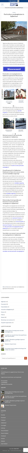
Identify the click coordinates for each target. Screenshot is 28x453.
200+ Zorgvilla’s (13, 1)
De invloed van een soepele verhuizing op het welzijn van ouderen (15, 349)
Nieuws (3, 312)
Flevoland (3, 417)
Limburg (3, 428)
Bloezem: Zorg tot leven (10, 344)
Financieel (3, 304)
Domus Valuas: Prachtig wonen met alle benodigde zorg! (14, 331)
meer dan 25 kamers (7, 225)
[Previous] (3, 97)
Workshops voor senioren (7, 320)
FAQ (9, 450)
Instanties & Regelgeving (7, 309)
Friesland (3, 420)
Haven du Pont (8, 102)
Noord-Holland (4, 433)
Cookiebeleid (4, 382)
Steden (14, 12)
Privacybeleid (4, 380)
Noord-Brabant (4, 430)
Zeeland (3, 441)
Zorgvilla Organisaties (6, 322)
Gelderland (3, 422)
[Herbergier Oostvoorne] (20, 94)
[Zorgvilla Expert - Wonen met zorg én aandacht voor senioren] (14, 4)
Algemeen (3, 301)
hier (7, 286)
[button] (18, 1)
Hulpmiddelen (4, 306)
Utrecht (3, 438)
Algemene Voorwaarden (6, 384)
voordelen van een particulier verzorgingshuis (13, 251)
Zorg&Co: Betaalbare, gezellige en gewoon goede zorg (15, 340)
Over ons (5, 450)
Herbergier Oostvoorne (20, 101)
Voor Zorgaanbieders (15, 450)
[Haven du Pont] (8, 94)
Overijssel (3, 435)
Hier (4, 286)
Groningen (3, 425)
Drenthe (3, 415)
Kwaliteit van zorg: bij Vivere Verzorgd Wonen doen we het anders (16, 335)
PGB (2, 314)
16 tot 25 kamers (20, 221)
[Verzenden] (25, 358)
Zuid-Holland (4, 443)
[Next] (25, 97)
